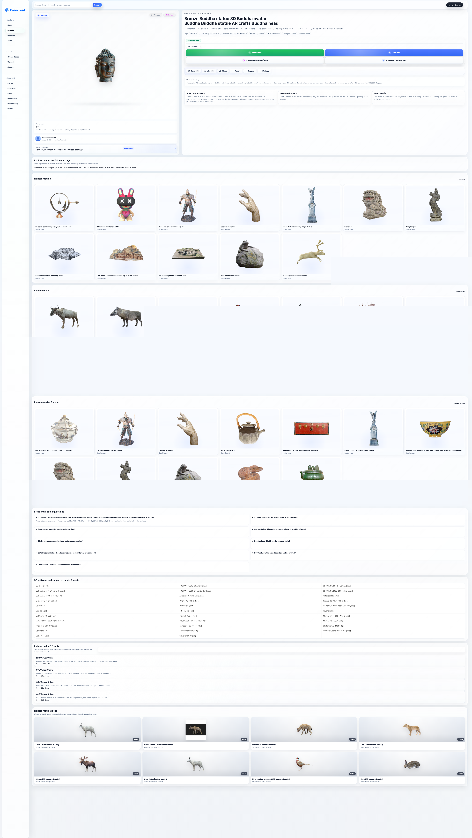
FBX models (317, 803)
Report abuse (396, 818)
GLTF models (318, 811)
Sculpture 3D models (242, 814)
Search (97, 5)
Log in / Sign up (193, 46)
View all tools (281, 649)
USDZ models (318, 818)
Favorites (11, 88)
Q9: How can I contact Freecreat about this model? (59, 565)
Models (10, 30)
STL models (317, 814)
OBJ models (317, 799)
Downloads (12, 98)
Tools (9, 40)
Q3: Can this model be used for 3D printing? (56, 529)
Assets (10, 67)
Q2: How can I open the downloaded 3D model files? (276, 517)
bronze (252, 34)
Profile (10, 83)
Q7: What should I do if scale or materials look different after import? (67, 553)
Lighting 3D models (242, 807)
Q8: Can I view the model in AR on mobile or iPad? (275, 553)
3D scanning (204, 34)
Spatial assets (239, 818)
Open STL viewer (42, 676)
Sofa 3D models (240, 803)
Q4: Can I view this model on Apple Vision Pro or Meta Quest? (280, 529)
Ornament (193, 34)
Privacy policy (397, 803)
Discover (11, 35)
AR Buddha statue (273, 34)
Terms (394, 799)
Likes (9, 93)
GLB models (317, 807)
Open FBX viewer (43, 664)
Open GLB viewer (43, 700)
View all (462, 180)
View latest (460, 291)
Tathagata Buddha (289, 34)
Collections (159, 811)
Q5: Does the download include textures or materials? (60, 541)
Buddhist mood (304, 34)
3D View (44, 15)
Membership (12, 103)
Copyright (395, 807)
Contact (394, 814)
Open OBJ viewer (43, 688)
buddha (261, 34)
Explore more (459, 403)
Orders (10, 108)
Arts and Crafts (228, 34)
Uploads (11, 62)
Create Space (13, 57)
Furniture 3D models (242, 799)
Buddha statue (242, 34)
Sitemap (158, 799)
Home (9, 25)
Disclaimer (395, 811)
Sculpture (216, 34)
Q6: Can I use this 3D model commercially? (272, 541)
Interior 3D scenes (241, 811)
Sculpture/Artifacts (204, 13)
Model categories (162, 807)
